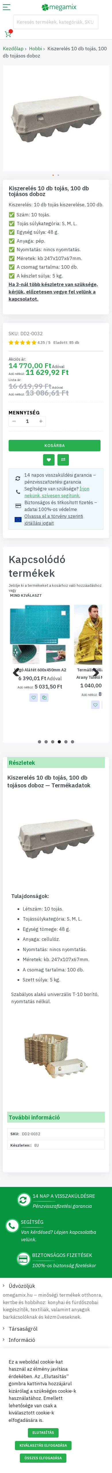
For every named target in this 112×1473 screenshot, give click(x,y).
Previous (18, 670)
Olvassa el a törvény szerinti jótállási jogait (53, 519)
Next (93, 670)
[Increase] (41, 421)
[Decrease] (14, 421)
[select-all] (26, 595)
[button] (53, 175)
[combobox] (56, 22)
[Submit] (91, 22)
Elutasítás (43, 1432)
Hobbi (35, 48)
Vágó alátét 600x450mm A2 (40, 669)
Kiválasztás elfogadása (43, 1445)
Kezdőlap (13, 48)
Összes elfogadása (43, 1458)
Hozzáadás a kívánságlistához (49, 460)
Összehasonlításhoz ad (63, 460)
